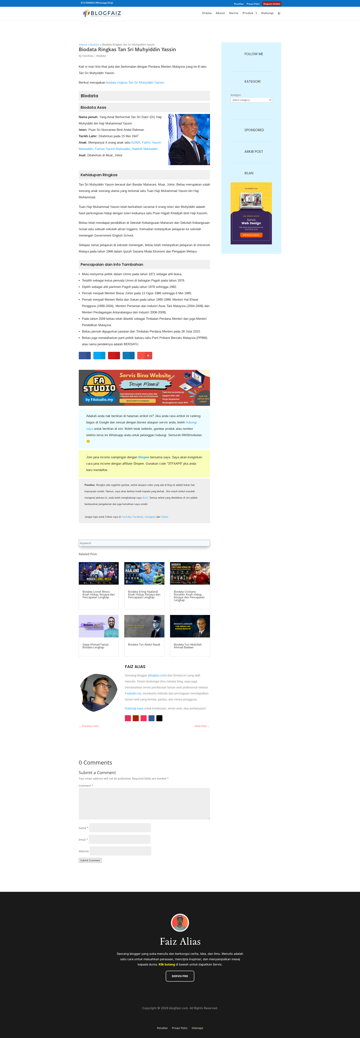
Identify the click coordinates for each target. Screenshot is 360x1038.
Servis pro (180, 976)
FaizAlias (87, 56)
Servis (233, 13)
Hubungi (267, 13)
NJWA (135, 142)
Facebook (138, 516)
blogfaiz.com (157, 675)
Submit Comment (90, 860)
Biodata (94, 44)
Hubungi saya (134, 708)
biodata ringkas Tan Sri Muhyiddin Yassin (135, 82)
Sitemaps (197, 1027)
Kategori (236, 95)
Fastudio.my (133, 693)
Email (83, 839)
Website (84, 851)
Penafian (239, 4)
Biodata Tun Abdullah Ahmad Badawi (188, 646)
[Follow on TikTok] (144, 718)
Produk (248, 13)
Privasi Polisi (253, 4)
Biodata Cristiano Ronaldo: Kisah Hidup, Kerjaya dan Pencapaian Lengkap (189, 596)
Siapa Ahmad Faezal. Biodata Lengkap (95, 646)
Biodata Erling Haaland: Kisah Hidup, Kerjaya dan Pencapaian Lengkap (144, 594)
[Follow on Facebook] (151, 718)
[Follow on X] (159, 718)
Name (83, 828)
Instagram (150, 516)
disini (145, 497)
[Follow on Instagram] (128, 718)
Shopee (143, 457)
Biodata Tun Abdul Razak (144, 644)
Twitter (164, 516)
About (220, 13)
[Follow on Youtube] (136, 718)
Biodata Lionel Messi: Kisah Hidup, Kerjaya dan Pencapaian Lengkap (98, 594)
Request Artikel (271, 3)
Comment (86, 785)
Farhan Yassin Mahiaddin (112, 149)
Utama (207, 13)
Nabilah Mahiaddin (145, 149)
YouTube (126, 516)
